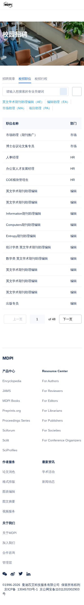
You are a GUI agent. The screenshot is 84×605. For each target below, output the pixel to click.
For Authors (50, 381)
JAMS (6, 391)
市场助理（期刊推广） (21, 135)
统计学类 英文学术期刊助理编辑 (28, 247)
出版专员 (12, 303)
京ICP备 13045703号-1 (21, 589)
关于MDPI (9, 533)
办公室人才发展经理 (20, 168)
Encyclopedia (11, 381)
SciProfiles (9, 450)
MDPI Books (11, 401)
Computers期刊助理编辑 (23, 225)
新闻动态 (48, 481)
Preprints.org (11, 410)
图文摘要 (8, 501)
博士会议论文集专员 (20, 146)
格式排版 (8, 481)
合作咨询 (8, 552)
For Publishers (52, 420)
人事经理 (12, 157)
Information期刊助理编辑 (23, 213)
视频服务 (8, 511)
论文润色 (8, 472)
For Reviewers (52, 391)
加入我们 (8, 543)
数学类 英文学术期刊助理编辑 (27, 258)
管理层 (7, 562)
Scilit (5, 440)
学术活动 (48, 472)
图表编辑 (8, 491)
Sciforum (8, 430)
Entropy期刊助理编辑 (21, 236)
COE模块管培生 (17, 180)
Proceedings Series (16, 420)
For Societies (51, 430)
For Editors (50, 401)
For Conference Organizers (61, 440)
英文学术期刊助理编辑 (21, 191)
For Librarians (52, 410)
